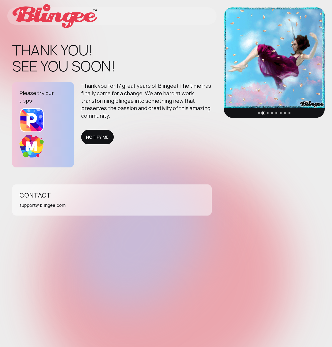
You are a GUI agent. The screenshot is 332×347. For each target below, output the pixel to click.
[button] (259, 113)
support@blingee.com (42, 205)
